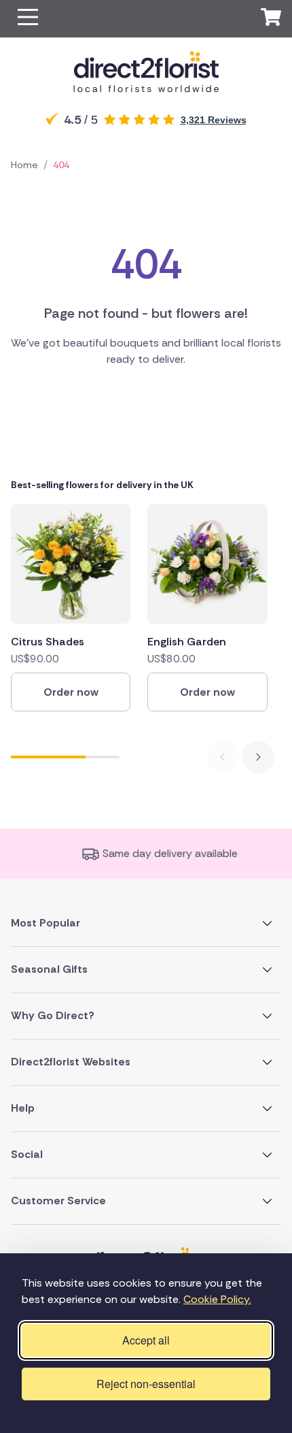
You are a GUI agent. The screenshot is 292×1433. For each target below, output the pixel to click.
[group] (70, 607)
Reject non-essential (146, 1383)
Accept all (146, 1340)
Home (24, 165)
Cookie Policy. (217, 1299)
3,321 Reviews (214, 119)
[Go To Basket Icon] (271, 19)
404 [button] (61, 165)
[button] (28, 18)
